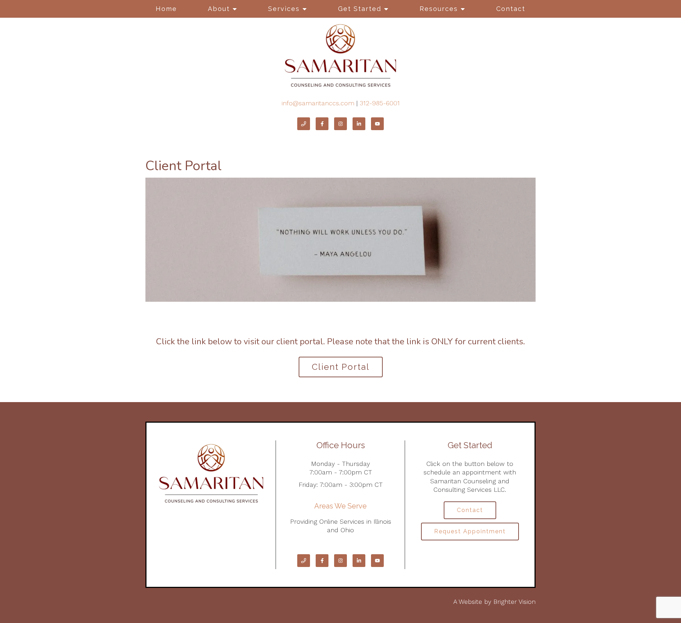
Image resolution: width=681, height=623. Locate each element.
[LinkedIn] (359, 123)
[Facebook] (322, 123)
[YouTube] (377, 123)
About (219, 8)
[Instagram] (340, 123)
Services (284, 8)
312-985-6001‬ (380, 103)
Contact (510, 8)
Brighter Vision (514, 601)
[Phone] (303, 123)
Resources (439, 8)
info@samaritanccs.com (318, 103)
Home (166, 8)
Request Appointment (470, 531)
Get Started (359, 8)
